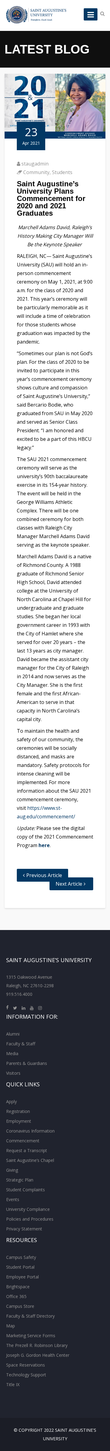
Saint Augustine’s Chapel (30, 1160)
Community (36, 172)
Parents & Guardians (26, 1063)
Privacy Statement (24, 1229)
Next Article (69, 883)
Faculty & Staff (20, 1044)
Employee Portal (22, 1277)
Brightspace (18, 1286)
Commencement (22, 1141)
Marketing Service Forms (30, 1335)
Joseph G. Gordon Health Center (37, 1355)
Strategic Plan (19, 1180)
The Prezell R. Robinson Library (37, 1345)
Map (10, 1326)
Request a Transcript (26, 1150)
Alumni (13, 1034)
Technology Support (26, 1375)
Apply (11, 1101)
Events (12, 1199)
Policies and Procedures (29, 1219)
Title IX (13, 1384)
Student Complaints (25, 1189)
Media (12, 1053)
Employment (18, 1121)
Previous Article (44, 875)
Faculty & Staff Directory (30, 1316)
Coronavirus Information (30, 1131)
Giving (12, 1170)
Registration (18, 1111)
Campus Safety (21, 1257)
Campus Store (20, 1306)
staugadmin (35, 163)
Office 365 (16, 1296)
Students (62, 172)
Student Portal (20, 1267)
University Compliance (28, 1209)
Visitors (13, 1073)
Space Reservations (25, 1365)
